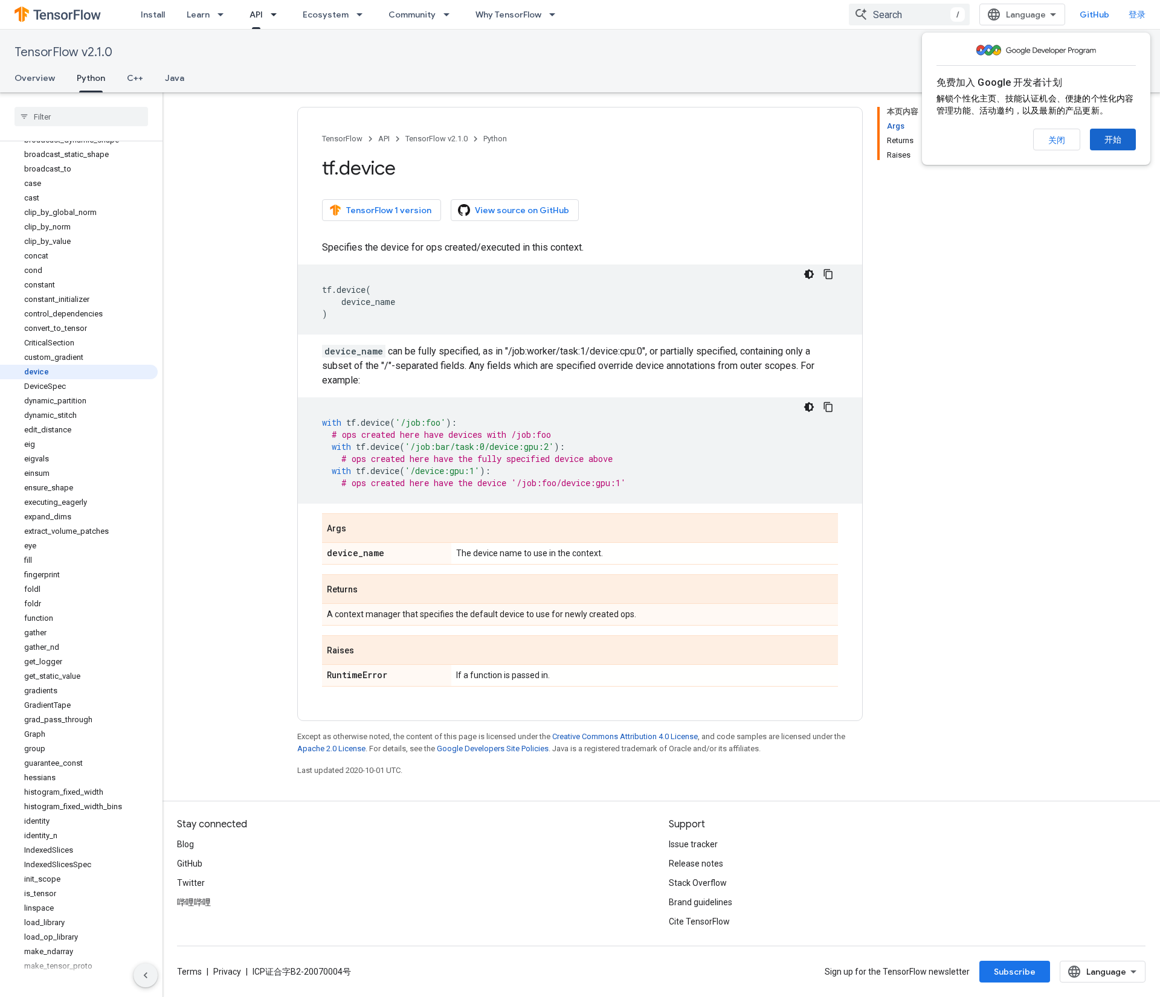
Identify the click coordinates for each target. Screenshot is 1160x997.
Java (174, 77)
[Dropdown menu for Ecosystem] (363, 14)
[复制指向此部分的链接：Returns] (370, 590)
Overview (34, 77)
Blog (185, 844)
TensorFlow (342, 138)
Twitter (191, 883)
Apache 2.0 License (331, 748)
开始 (1112, 139)
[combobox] (909, 14)
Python (91, 77)
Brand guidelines (700, 902)
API (256, 14)
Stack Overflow (698, 883)
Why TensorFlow (508, 14)
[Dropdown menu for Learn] (224, 14)
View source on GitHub (522, 210)
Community (412, 14)
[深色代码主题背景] (809, 274)
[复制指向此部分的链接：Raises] (366, 651)
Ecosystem (326, 14)
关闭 (1056, 140)
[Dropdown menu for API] (277, 14)
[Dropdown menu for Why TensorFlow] (555, 14)
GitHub (1094, 14)
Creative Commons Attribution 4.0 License (625, 736)
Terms (189, 971)
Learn (198, 14)
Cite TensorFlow (699, 921)
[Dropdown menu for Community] (450, 14)
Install (153, 14)
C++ (135, 77)
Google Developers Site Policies (493, 748)
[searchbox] (81, 116)
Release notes (696, 863)
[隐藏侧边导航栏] (146, 975)
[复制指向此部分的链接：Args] (358, 529)
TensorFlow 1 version (388, 210)
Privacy (227, 971)
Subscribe (1015, 971)
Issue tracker (693, 844)
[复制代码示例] (828, 274)
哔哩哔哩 (194, 902)
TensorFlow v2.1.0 (63, 52)
